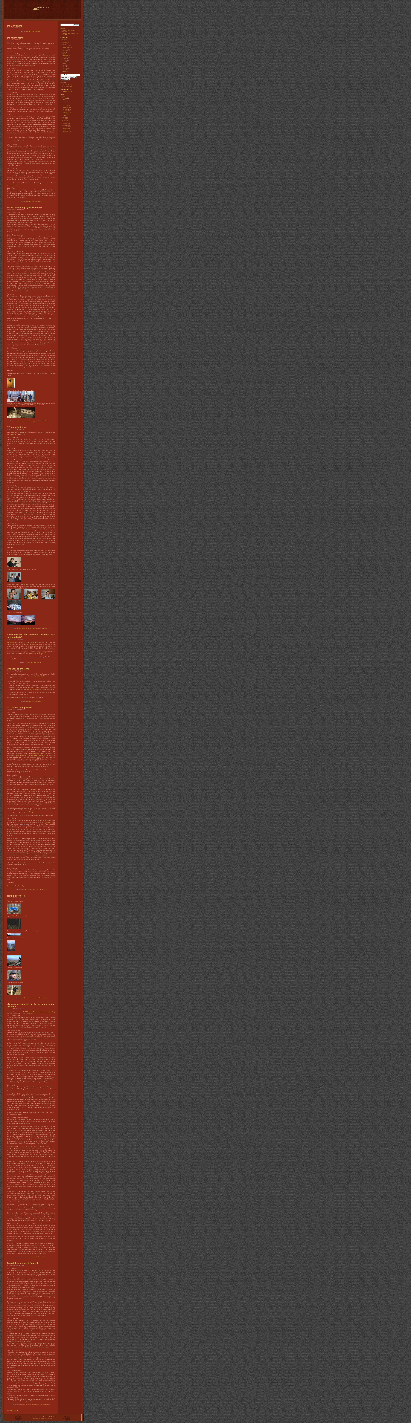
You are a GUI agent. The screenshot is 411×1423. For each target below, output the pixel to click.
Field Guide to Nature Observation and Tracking (39, 1012)
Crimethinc (32, 789)
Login (64, 96)
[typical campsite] (14, 913)
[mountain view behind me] (14, 965)
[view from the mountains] (11, 950)
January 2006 (66, 125)
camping (32, 998)
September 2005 (67, 131)
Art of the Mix (41, 676)
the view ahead (14, 26)
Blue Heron (65, 41)
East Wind (65, 50)
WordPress (65, 101)
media (31, 421)
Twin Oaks (35, 1404)
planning (65, 63)
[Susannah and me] (14, 599)
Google (44, 652)
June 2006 (65, 117)
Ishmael (34, 753)
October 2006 (66, 110)
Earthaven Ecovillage (34, 689)
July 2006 (65, 115)
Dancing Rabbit (66, 47)
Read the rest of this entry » (16, 886)
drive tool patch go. (36, 654)
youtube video (12, 185)
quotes (64, 65)
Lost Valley (65, 57)
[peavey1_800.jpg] (28, 417)
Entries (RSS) (36, 1418)
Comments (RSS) (47, 1418)
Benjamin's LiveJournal (68, 84)
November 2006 (67, 109)
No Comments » (37, 31)
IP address (34, 644)
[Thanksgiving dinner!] (32, 599)
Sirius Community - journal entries (24, 207)
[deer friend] (14, 928)
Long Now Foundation (38, 755)
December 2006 (67, 107)
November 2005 (67, 128)
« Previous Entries (12, 1410)
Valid (66, 97)
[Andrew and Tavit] (14, 566)
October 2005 (66, 130)
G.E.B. (17, 755)
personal (28, 31)
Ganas (12, 434)
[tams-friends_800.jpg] (14, 581)
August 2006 (65, 114)
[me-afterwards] (14, 995)
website (28, 662)
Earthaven (65, 49)
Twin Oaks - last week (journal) (23, 1263)
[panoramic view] (14, 935)
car (63, 44)
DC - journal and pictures (20, 707)
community (19, 421)
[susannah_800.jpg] (14, 610)
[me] (14, 980)
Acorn (64, 39)
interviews (65, 53)
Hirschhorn (47, 822)
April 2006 (65, 120)
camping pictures (16, 896)
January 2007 (66, 106)
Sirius (39, 421)
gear (64, 52)
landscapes (65, 55)
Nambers (10, 642)
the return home (15, 38)
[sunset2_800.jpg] (28, 624)
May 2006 (65, 118)
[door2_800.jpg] (11, 387)
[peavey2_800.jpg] (14, 417)
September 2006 (67, 112)
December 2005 (67, 126)
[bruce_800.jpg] (14, 401)
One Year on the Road (18, 669)
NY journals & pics (16, 427)
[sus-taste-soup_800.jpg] (48, 599)
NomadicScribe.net (42, 7)
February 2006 (66, 123)
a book (23, 755)
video (64, 70)
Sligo (32, 812)
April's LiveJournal (67, 86)
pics (35, 421)
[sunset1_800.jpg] (14, 624)
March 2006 (66, 122)
